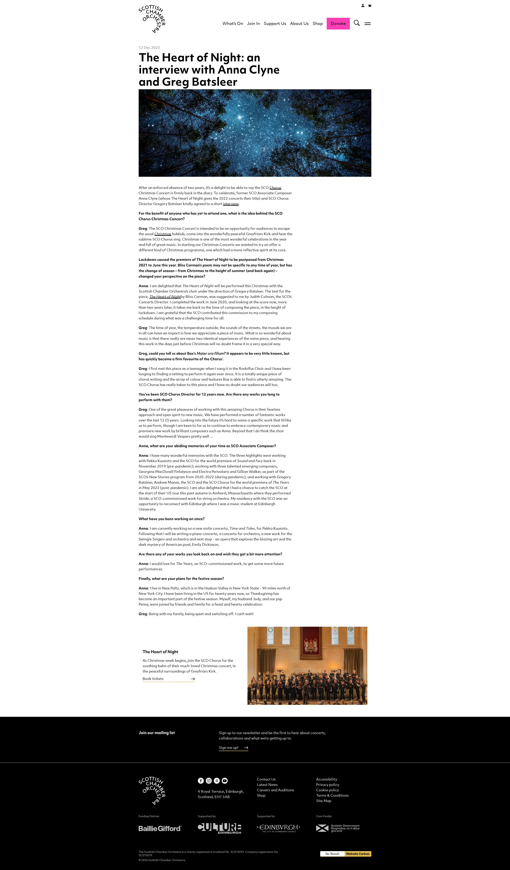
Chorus (275, 188)
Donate (338, 24)
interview (231, 204)
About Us (299, 24)
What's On (233, 24)
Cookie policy (327, 790)
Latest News (267, 785)
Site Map (323, 801)
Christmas (162, 234)
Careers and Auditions (275, 790)
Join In (253, 24)
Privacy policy (327, 785)
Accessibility (326, 779)
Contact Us (266, 779)
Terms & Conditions (332, 795)
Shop (318, 24)
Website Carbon (358, 854)
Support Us (275, 24)
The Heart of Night (165, 297)
